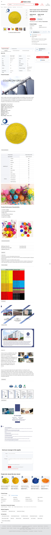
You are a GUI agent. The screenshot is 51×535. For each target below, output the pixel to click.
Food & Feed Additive (16, 500)
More (2, 522)
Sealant (2, 497)
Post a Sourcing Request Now (13, 468)
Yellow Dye (12, 518)
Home (2, 7)
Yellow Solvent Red (26, 518)
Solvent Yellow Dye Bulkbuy (6, 520)
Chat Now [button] (40, 19)
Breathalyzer (15, 497)
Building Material (3, 499)
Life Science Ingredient (29, 500)
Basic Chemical (40, 497)
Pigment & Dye (10, 7)
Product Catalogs (15, 495)
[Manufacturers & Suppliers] (26, 2)
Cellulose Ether (15, 499)
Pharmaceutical (40, 500)
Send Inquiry (32, 19)
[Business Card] (48, 52)
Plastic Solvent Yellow (5, 518)
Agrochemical (28, 497)
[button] (31, 51)
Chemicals (5, 7)
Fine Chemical (3, 500)
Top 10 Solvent (33, 518)
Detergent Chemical (29, 499)
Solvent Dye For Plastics (20, 511)
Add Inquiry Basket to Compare (14, 32)
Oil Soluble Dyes (4, 511)
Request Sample (45, 21)
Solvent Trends (40, 518)
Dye (38, 499)
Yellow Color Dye (18, 518)
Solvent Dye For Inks (19, 7)
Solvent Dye (14, 7)
